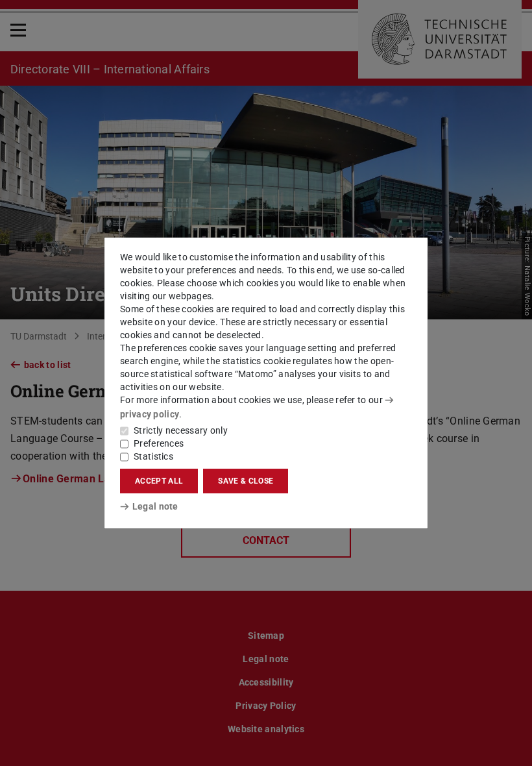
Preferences (159, 443)
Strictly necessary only (181, 430)
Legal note (155, 506)
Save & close (245, 481)
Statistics (153, 456)
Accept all (159, 481)
